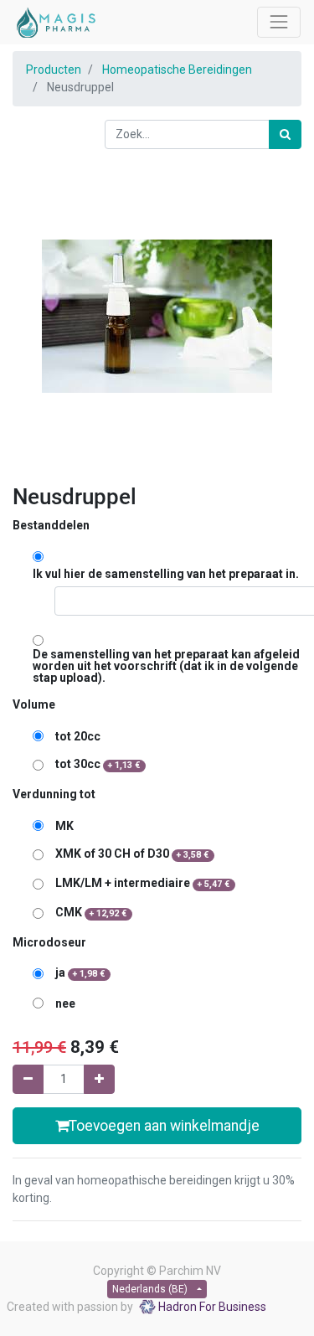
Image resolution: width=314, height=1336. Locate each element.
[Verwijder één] (28, 1079)
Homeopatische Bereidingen (177, 69)
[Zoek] (285, 134)
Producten (53, 69)
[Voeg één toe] (99, 1079)
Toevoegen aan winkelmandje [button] (164, 1125)
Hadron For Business (212, 1306)
